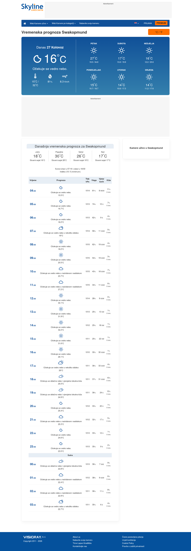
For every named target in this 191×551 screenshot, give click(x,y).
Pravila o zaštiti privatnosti (133, 546)
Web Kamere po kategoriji (63, 23)
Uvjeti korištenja (129, 540)
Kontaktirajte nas (80, 546)
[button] (136, 23)
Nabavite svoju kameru (89, 23)
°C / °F (159, 32)
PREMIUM (161, 23)
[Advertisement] (108, 11)
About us (76, 536)
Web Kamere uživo (38, 23)
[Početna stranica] (25, 23)
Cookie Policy (128, 543)
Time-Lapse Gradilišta (82, 543)
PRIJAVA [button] (148, 23)
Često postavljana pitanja (132, 536)
